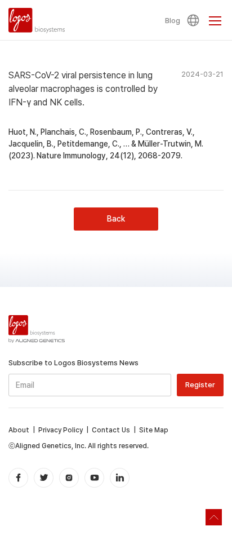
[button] (195, 20)
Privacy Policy (60, 430)
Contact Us (111, 430)
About (18, 430)
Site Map (153, 430)
